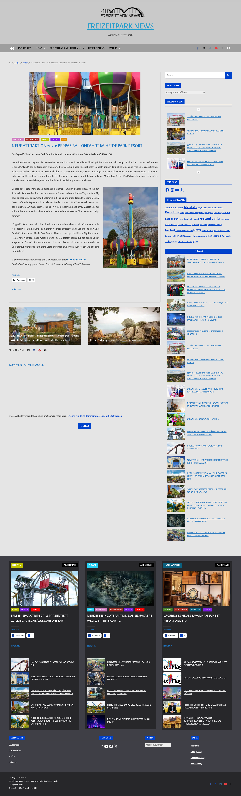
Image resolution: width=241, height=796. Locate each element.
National (45, 139)
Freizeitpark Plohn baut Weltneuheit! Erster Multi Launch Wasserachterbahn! (206, 275)
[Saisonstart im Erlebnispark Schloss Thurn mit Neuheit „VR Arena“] (176, 491)
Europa (226, 212)
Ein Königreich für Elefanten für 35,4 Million (115, 340)
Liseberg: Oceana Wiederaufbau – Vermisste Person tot (127, 678)
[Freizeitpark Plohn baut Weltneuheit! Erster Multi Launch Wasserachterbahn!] (176, 276)
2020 (181, 207)
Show (195, 236)
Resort (227, 231)
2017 (167, 207)
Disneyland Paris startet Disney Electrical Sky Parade (128, 720)
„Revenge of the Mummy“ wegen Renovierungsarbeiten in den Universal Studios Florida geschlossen (202, 721)
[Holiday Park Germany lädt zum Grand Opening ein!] (176, 448)
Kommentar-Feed (197, 758)
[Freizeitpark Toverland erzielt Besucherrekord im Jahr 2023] (96, 707)
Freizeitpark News (120, 26)
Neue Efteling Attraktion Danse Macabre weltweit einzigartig (206, 520)
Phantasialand (219, 231)
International (195, 609)
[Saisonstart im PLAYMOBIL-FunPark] (176, 419)
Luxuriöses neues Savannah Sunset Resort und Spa (191, 618)
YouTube (12, 756)
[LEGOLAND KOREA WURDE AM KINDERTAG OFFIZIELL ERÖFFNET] (172, 693)
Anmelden (195, 746)
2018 (172, 207)
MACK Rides (203, 225)
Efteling (195, 213)
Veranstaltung (186, 241)
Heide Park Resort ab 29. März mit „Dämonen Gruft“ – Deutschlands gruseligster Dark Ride (207, 476)
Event (182, 219)
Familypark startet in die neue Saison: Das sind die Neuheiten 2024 (206, 534)
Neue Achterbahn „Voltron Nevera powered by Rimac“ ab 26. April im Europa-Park (207, 404)
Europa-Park (172, 218)
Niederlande (207, 230)
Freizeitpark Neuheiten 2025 (67, 48)
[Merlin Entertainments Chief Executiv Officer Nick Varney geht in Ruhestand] (172, 707)
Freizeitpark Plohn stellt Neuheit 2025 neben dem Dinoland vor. (207, 304)
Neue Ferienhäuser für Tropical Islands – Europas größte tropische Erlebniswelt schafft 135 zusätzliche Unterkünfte (45, 338)
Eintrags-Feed (196, 752)
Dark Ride (220, 207)
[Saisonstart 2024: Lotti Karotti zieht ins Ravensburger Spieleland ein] (176, 164)
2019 (177, 207)
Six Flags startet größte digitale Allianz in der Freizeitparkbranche (205, 663)
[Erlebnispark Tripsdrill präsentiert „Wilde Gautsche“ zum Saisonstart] (176, 434)
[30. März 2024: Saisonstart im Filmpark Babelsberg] (176, 119)
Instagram (13, 762)
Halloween (173, 225)
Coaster (213, 207)
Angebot (201, 207)
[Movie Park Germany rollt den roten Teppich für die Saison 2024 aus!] (176, 462)
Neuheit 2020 (188, 231)
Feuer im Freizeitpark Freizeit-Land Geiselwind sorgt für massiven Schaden (205, 260)
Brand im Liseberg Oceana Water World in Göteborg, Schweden (126, 692)
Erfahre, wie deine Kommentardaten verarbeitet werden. (95, 416)
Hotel (197, 225)
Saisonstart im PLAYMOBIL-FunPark (203, 419)
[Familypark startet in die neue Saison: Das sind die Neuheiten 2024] (176, 535)
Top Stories (24, 48)
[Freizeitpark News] (12, 48)
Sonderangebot (202, 236)
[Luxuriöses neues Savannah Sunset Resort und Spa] (196, 588)
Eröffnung (218, 213)
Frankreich (188, 219)
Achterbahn (190, 207)
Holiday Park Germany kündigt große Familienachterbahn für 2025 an (204, 318)
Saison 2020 (188, 236)
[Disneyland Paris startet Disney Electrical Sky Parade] (96, 721)
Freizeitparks (96, 48)
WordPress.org (196, 764)
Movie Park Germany (215, 225)
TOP (168, 241)
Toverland (174, 241)
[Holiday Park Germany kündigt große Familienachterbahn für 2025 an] (176, 319)
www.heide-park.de (76, 259)
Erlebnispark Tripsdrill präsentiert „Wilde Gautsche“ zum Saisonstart (206, 433)
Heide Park (182, 225)
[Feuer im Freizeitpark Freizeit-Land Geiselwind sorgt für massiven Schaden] (176, 261)
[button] (43, 48)
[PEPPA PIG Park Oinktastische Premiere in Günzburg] (176, 333)
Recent (200, 251)
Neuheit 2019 (179, 231)
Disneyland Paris (186, 213)
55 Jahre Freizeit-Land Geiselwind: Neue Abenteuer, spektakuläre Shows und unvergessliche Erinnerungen (205, 147)
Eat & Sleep (167, 609)
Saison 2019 (178, 236)
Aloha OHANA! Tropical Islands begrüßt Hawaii (205, 132)
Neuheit (170, 230)
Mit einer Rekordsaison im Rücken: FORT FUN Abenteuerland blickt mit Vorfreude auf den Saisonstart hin (207, 505)
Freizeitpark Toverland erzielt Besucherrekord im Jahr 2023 (129, 706)
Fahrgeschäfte (18, 139)
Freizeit (196, 219)
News (39, 48)
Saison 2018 (168, 236)
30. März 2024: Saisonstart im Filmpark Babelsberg (204, 117)
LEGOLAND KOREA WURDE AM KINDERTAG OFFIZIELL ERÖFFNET (205, 692)
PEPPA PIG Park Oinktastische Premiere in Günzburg (205, 332)
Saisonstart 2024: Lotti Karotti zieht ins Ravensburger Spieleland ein (205, 162)
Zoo (196, 241)
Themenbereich (214, 236)
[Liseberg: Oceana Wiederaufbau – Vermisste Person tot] (96, 678)
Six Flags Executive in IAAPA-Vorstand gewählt (205, 678)
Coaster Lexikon (15, 750)
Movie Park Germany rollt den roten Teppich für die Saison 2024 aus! (207, 461)
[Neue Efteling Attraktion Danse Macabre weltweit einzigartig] (176, 520)
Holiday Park (191, 225)
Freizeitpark (209, 218)
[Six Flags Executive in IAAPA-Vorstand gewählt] (172, 678)
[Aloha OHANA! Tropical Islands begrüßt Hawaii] (176, 133)
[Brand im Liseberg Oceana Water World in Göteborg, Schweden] (96, 693)
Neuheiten (55, 139)
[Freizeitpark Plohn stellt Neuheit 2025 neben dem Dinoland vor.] (176, 305)
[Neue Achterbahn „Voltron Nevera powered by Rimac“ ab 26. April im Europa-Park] (176, 405)
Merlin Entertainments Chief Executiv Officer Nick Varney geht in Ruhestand (205, 706)
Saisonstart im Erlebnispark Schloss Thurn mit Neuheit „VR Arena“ (207, 490)
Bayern (207, 207)
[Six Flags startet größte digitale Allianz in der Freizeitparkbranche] (172, 664)
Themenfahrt (226, 236)
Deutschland (172, 212)
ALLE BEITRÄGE (70, 565)
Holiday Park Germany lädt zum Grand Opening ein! (204, 447)
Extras (113, 48)
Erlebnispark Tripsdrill (206, 213)
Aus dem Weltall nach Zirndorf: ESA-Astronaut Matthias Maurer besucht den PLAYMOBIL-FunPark (206, 290)
